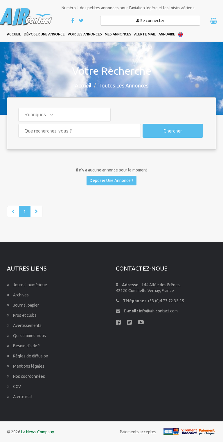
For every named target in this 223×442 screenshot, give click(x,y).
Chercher (172, 130)
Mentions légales (28, 366)
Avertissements (27, 325)
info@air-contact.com (158, 311)
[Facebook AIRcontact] (73, 21)
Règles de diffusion (30, 356)
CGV (16, 386)
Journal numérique (29, 284)
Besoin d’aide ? (26, 345)
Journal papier (25, 305)
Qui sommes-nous (29, 335)
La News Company (37, 432)
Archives (20, 295)
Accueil (83, 85)
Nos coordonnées (28, 376)
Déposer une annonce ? (111, 180)
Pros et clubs (24, 315)
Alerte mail (22, 396)
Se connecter (151, 20)
